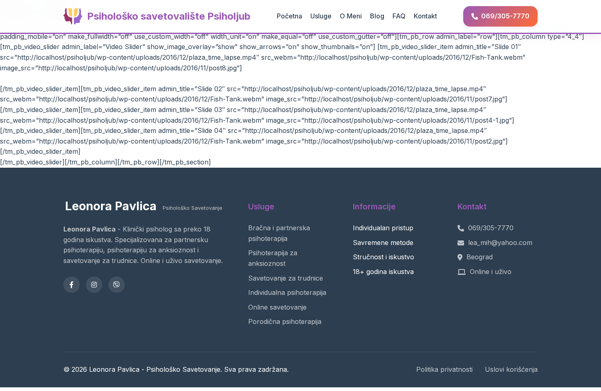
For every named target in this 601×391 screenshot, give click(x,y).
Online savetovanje (277, 307)
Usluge (321, 16)
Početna (289, 16)
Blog (377, 16)
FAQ (399, 16)
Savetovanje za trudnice (285, 278)
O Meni (351, 16)
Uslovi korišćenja (511, 369)
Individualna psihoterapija (287, 292)
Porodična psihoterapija (284, 321)
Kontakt (425, 16)
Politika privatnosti (444, 369)
